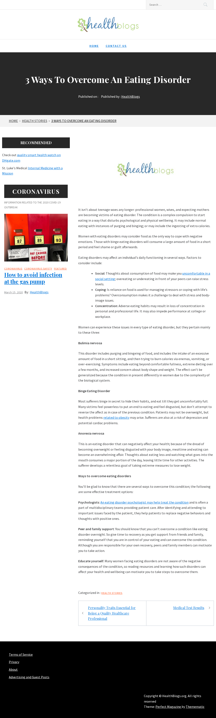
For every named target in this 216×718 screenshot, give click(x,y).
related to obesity (116, 417)
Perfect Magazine (168, 706)
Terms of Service (21, 654)
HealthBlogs (130, 96)
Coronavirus (13, 268)
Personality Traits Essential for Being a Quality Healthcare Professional (112, 613)
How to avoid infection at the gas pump (33, 278)
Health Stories (111, 593)
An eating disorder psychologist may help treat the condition (144, 502)
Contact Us (116, 46)
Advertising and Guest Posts (29, 677)
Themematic (195, 706)
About (13, 669)
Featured (60, 268)
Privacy (14, 662)
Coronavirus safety (38, 268)
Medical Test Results (188, 608)
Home (94, 46)
